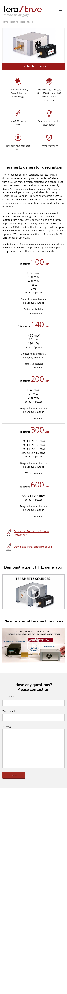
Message (7, 726)
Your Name (8, 696)
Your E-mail (8, 710)
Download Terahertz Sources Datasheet (31, 533)
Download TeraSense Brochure (33, 546)
